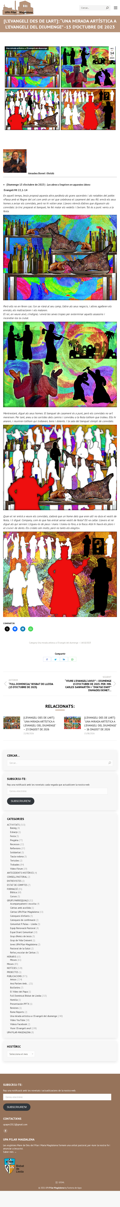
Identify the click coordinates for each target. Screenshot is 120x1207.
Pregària (14, 840)
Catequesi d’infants (20, 915)
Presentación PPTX (19, 1003)
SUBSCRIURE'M (20, 801)
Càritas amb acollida (20, 907)
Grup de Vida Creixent (21, 940)
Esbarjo (14, 832)
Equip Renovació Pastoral (22, 928)
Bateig (13, 828)
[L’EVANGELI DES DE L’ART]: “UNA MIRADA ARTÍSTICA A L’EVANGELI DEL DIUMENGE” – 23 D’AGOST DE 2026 (39, 723)
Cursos (13, 896)
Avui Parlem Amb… (19, 983)
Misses (13, 959)
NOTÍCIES (12, 968)
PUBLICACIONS (14, 976)
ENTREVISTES (14, 880)
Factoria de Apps (74, 1188)
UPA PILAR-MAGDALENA (19, 1032)
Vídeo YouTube (17, 1020)
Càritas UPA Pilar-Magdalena (24, 911)
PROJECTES (12, 972)
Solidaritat (15, 852)
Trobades (15, 864)
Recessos (15, 844)
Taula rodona (17, 856)
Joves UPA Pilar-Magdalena (23, 944)
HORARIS (11, 956)
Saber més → (10, 1151)
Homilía (14, 999)
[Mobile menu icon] (116, 8)
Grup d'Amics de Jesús (21, 936)
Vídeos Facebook (18, 1024)
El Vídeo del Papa (19, 991)
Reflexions (15, 848)
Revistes (14, 1007)
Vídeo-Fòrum (16, 868)
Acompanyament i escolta (23, 903)
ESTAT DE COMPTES (17, 884)
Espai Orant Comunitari (21, 932)
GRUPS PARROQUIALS (18, 900)
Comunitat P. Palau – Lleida (23, 924)
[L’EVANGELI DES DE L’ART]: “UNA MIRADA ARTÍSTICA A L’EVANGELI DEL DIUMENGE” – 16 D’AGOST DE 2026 (100, 723)
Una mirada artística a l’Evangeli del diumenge (26, 48)
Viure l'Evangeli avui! (20, 1028)
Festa (13, 836)
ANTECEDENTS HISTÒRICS (20, 872)
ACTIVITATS (13, 824)
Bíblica (13, 892)
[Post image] (11, 723)
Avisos (13, 979)
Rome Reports (17, 1012)
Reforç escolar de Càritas (23, 952)
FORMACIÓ (12, 889)
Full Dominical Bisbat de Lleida (25, 995)
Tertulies (14, 860)
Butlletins (15, 987)
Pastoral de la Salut (20, 948)
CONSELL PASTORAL (17, 876)
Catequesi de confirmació (22, 920)
